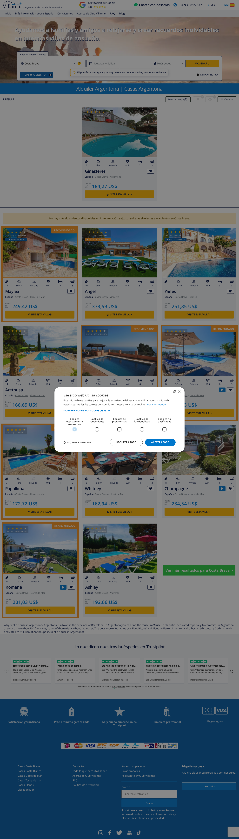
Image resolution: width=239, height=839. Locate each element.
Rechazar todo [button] (126, 442)
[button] (119, 410)
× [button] (179, 391)
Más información (156, 404)
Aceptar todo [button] (160, 442)
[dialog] (119, 419)
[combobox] (174, 391)
